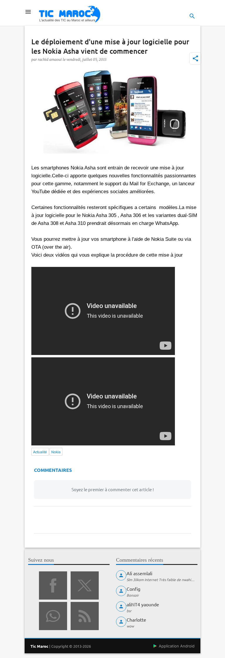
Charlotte (136, 619)
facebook (53, 585)
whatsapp (53, 616)
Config (133, 589)
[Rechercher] (192, 16)
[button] (195, 58)
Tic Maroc (39, 646)
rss (85, 616)
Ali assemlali (139, 573)
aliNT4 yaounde (143, 604)
